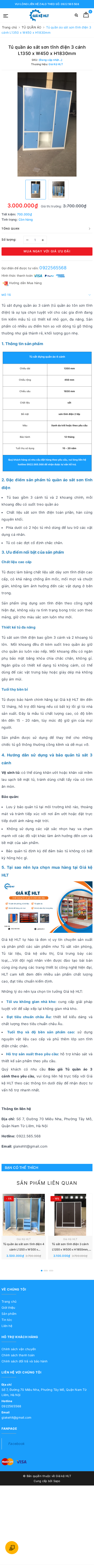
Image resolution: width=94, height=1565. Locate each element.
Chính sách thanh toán (18, 1355)
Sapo (56, 1481)
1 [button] (41, 1270)
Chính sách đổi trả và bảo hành (25, 1361)
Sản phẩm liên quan (47, 1183)
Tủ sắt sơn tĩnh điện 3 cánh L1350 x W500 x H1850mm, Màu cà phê (70, 1249)
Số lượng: (9, 239)
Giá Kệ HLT (24, 1239)
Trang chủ (9, 1301)
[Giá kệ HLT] (39, 15)
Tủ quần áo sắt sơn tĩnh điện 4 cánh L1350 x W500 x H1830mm (23, 1249)
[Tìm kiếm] (76, 16)
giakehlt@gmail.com (16, 1417)
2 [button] (46, 1270)
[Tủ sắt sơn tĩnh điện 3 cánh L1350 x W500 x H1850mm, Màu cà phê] (70, 1215)
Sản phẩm (9, 1313)
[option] (47, 124)
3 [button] (51, 1270)
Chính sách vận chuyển (19, 1349)
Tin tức (7, 1320)
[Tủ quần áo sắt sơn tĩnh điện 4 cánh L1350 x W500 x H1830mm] (24, 1215)
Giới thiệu (8, 1307)
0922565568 (52, 267)
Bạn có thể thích (21, 1167)
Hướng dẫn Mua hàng (25, 283)
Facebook (16, 1444)
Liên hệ (7, 1326)
